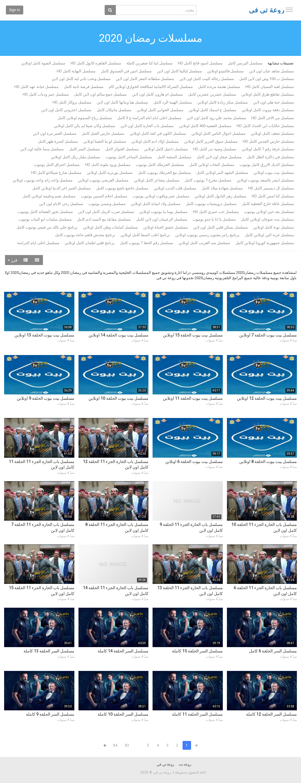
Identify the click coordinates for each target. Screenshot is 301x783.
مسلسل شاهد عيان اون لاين (271, 71)
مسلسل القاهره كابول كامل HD (96, 63)
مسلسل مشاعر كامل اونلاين (156, 180)
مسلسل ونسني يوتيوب (107, 203)
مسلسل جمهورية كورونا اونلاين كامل (264, 243)
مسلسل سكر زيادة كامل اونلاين (222, 102)
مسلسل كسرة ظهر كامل (58, 141)
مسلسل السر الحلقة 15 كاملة (197, 651)
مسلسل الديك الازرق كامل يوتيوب (267, 164)
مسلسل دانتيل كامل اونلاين (166, 149)
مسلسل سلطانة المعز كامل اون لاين (145, 78)
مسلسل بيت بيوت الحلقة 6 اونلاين (194, 461)
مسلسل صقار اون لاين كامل (219, 157)
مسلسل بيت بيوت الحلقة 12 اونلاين (267, 398)
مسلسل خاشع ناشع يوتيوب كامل (122, 188)
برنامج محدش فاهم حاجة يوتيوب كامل (85, 235)
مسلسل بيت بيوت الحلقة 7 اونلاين (268, 335)
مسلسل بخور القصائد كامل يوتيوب (45, 211)
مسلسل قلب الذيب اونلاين (175, 188)
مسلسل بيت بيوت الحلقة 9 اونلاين (45, 398)
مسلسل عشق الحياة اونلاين (165, 227)
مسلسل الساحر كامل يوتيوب (129, 157)
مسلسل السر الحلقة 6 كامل (273, 651)
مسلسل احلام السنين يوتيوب (104, 196)
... (138, 745)
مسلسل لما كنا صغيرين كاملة (149, 63)
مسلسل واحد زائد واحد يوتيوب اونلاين (42, 180)
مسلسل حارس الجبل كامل (103, 133)
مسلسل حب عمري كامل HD (216, 211)
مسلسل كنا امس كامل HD (273, 196)
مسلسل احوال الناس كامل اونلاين (218, 133)
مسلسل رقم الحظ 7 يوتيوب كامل (146, 243)
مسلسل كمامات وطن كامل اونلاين (110, 227)
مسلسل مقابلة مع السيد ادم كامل (104, 219)
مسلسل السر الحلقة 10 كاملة (123, 714)
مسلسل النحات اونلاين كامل (211, 164)
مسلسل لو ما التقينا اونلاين (104, 141)
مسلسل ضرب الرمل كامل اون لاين (106, 211)
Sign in (14, 10)
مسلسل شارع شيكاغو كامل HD (56, 172)
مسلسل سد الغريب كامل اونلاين (204, 243)
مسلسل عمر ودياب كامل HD (46, 94)
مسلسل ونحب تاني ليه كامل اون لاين (81, 78)
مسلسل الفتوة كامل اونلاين (43, 63)
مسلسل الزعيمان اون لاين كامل (161, 219)
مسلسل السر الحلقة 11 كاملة (197, 714)
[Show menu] (289, 10)
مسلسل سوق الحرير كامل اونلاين (211, 141)
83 (127, 745)
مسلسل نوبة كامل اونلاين (273, 227)
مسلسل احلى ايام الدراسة (38, 243)
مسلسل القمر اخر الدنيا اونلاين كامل (61, 188)
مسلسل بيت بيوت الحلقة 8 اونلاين (268, 461)
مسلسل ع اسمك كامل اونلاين (212, 110)
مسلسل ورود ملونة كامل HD (108, 164)
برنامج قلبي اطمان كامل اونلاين (90, 243)
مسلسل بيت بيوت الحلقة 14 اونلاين (118, 335)
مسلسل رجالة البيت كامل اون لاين (206, 78)
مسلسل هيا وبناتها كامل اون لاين (122, 102)
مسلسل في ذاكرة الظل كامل (270, 157)
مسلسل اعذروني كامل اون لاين (66, 110)
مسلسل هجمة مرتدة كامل (219, 86)
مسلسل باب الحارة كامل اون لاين (147, 126)
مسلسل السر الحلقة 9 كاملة (50, 714)
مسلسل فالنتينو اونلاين (225, 71)
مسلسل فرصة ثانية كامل (83, 86)
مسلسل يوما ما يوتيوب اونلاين (163, 211)
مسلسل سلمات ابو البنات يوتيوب (45, 219)
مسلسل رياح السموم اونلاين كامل (85, 118)
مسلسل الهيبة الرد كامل (172, 102)
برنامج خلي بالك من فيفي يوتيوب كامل (47, 227)
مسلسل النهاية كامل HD (76, 71)
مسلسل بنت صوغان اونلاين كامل (267, 219)
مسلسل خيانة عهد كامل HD (36, 86)
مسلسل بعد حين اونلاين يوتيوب (269, 211)
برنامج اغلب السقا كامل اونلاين (145, 235)
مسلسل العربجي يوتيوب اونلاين (103, 180)
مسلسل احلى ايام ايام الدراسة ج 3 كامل (149, 118)
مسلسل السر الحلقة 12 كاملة (271, 714)
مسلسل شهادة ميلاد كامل (222, 188)
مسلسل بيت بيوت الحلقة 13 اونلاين (44, 335)
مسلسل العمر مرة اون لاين (54, 133)
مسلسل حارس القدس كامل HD (268, 141)
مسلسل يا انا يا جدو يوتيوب (214, 219)
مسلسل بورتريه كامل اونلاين (110, 172)
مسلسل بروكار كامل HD (72, 102)
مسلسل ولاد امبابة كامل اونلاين (155, 203)
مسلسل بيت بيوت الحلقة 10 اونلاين (118, 398)
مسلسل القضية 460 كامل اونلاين (205, 126)
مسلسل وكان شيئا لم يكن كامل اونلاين (84, 126)
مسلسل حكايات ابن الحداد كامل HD (265, 126)
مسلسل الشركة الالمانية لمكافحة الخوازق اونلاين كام (151, 86)
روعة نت (185, 764)
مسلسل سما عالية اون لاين (42, 149)
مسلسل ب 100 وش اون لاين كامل (266, 78)
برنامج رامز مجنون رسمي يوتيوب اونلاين (207, 235)
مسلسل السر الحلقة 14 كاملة (123, 651)
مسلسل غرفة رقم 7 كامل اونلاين (268, 149)
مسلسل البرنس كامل (245, 63)
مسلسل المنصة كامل (174, 157)
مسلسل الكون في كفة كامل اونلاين (158, 133)
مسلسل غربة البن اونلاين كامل (269, 235)
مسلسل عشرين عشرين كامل (212, 94)
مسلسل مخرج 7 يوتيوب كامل (208, 180)
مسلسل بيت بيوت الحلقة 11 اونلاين (193, 398)
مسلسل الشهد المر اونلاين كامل (222, 172)
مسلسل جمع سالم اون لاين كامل (100, 94)
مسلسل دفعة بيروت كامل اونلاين (268, 110)
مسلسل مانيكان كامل (114, 110)
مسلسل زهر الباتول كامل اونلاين (220, 196)
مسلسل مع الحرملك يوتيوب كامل (164, 172)
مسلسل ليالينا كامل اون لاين (179, 71)
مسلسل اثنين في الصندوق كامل (126, 71)
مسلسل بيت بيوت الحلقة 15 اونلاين (193, 335)
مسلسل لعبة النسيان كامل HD (269, 86)
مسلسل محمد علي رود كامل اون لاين (216, 118)
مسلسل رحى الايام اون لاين (61, 203)
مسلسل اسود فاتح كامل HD (200, 63)
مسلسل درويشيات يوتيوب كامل (211, 203)
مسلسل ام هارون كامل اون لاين (157, 94)
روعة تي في (267, 10)
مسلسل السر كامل (84, 149)
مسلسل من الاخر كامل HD (272, 118)
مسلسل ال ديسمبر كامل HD (271, 188)
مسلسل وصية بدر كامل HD (214, 149)
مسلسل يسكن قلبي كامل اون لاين (220, 227)
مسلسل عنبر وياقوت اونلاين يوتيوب (161, 196)
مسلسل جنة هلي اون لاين (273, 102)
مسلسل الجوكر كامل (122, 149)
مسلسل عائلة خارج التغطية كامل (268, 203)
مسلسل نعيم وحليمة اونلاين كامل (49, 196)
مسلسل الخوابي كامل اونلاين (160, 110)
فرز (13, 260)
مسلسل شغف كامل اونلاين (272, 133)
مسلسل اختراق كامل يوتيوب (57, 164)
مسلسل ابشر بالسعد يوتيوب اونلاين (265, 180)
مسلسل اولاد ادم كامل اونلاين (155, 141)
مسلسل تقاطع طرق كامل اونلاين (267, 94)
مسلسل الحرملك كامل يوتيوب (160, 164)
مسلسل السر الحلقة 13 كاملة (49, 651)
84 (115, 745)
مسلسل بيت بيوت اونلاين (273, 172)
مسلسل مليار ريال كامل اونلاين (75, 157)
